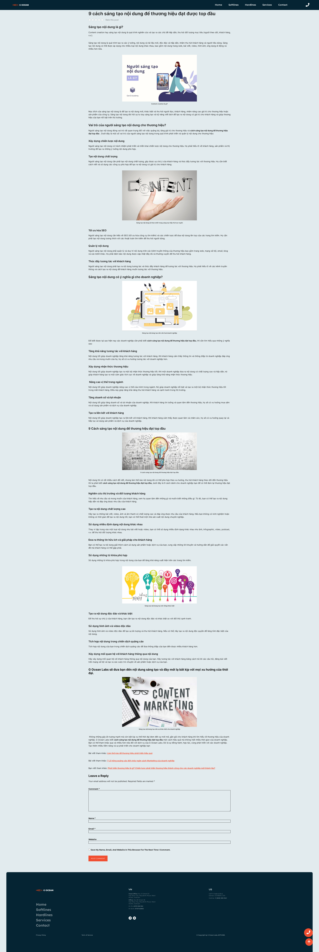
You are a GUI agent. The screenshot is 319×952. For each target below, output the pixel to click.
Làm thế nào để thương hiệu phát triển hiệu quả (129, 753)
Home (218, 4)
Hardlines (250, 4)
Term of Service (87, 935)
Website (92, 839)
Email (91, 829)
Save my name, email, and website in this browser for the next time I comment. (130, 850)
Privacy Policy (41, 935)
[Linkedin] (134, 918)
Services (267, 4)
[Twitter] (130, 918)
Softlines (234, 4)
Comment (94, 789)
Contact (282, 4)
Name (92, 818)
